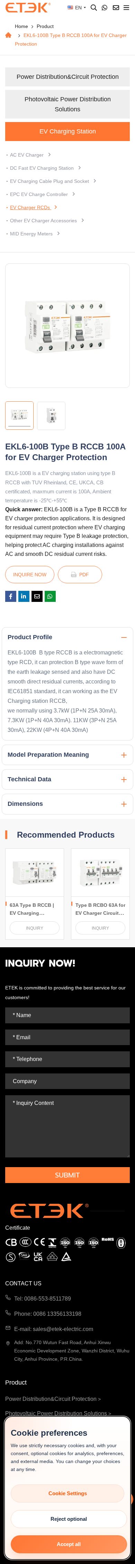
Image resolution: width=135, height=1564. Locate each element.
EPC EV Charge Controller (39, 194)
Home (21, 26)
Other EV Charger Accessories (44, 220)
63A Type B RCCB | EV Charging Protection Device (32, 913)
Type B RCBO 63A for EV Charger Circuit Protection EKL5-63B (100, 913)
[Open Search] (94, 7)
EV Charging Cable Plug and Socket (50, 181)
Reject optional (69, 1519)
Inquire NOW (29, 574)
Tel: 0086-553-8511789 (42, 1299)
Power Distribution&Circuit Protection (68, 76)
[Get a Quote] (116, 7)
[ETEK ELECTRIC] (28, 7)
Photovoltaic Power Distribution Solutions (68, 104)
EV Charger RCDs (30, 207)
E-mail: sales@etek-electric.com (53, 1329)
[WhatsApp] (105, 7)
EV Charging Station (67, 131)
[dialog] (67, 1488)
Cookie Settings (67, 1493)
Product (45, 26)
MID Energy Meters (32, 233)
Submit (67, 1175)
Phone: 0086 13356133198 (47, 1314)
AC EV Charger (27, 155)
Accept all (69, 1544)
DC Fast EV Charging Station (42, 168)
